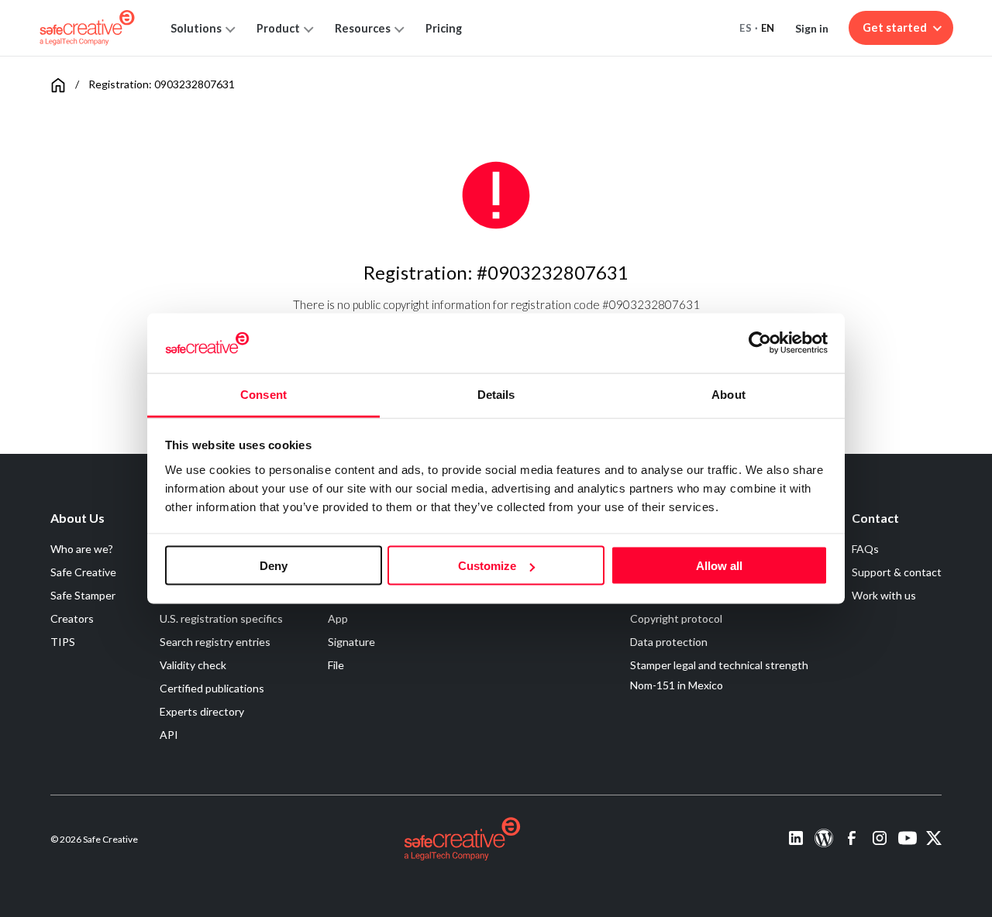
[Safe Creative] (87, 28)
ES (745, 28)
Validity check (193, 664)
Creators (72, 618)
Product (278, 28)
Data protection (669, 641)
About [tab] (728, 393)
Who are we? (81, 548)
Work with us (884, 595)
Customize (487, 565)
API (169, 734)
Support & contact (897, 572)
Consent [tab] (263, 393)
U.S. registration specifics (221, 618)
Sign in (811, 28)
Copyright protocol (676, 618)
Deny (274, 565)
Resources (363, 28)
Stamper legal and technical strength (719, 664)
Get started (895, 27)
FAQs (865, 548)
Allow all (719, 565)
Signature (351, 641)
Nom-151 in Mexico (676, 685)
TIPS (62, 641)
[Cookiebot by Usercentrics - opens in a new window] (760, 343)
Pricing (443, 28)
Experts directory (202, 711)
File (336, 664)
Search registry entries (215, 641)
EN (768, 28)
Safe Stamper (82, 595)
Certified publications (212, 688)
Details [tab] (496, 393)
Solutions (196, 28)
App (338, 618)
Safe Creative (83, 572)
